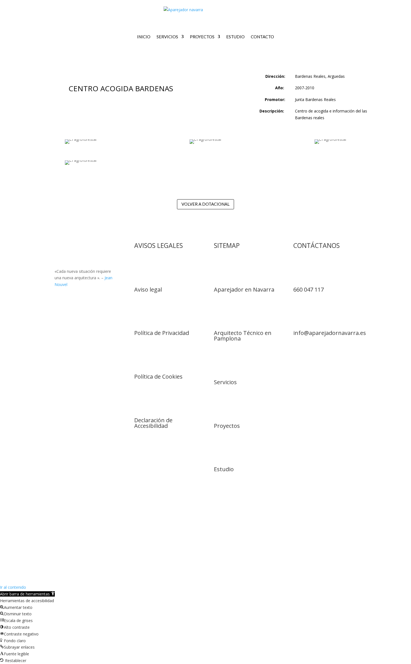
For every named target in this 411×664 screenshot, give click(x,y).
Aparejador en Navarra (244, 289)
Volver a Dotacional (205, 204)
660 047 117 (308, 289)
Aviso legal (148, 289)
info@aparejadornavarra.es (329, 333)
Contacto (262, 36)
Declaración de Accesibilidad (153, 423)
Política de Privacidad (161, 333)
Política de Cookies (158, 376)
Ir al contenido (13, 587)
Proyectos (202, 36)
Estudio (235, 36)
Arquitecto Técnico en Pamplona (242, 335)
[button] (27, 594)
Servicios (167, 36)
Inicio (143, 36)
